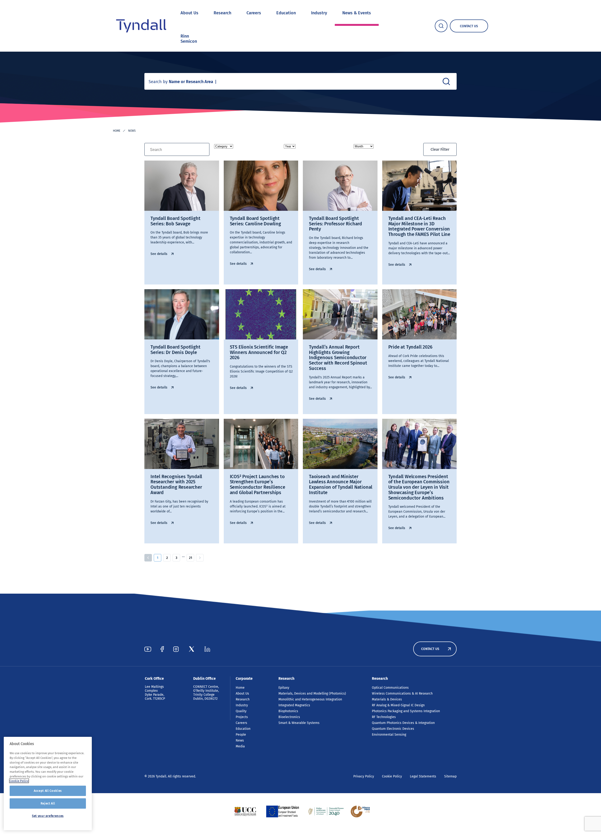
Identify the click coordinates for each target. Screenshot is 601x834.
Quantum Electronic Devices (393, 729)
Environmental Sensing (389, 735)
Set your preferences (48, 816)
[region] (48, 783)
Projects (242, 717)
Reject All (48, 803)
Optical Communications (390, 688)
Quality (241, 711)
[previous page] (148, 557)
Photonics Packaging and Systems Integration (406, 711)
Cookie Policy (392, 776)
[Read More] (245, 811)
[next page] (200, 557)
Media (240, 746)
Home (116, 130)
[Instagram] (176, 649)
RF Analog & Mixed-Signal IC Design (398, 705)
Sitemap (450, 776)
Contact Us (430, 649)
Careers (254, 12)
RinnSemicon (189, 39)
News (240, 740)
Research (222, 12)
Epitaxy (283, 688)
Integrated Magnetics (294, 705)
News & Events (356, 12)
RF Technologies (384, 717)
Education (286, 12)
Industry (319, 12)
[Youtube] (147, 649)
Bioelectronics (289, 717)
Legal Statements (423, 776)
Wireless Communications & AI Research (402, 694)
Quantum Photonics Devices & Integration (403, 723)
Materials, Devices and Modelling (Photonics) (312, 694)
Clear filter (440, 149)
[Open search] (441, 26)
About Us (189, 12)
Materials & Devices (387, 699)
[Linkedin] (207, 649)
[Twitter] (191, 649)
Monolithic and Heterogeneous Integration (310, 699)
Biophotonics (288, 711)
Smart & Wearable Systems (299, 723)
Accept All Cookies (48, 790)
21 (190, 558)
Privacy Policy (363, 776)
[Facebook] (162, 649)
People (241, 735)
